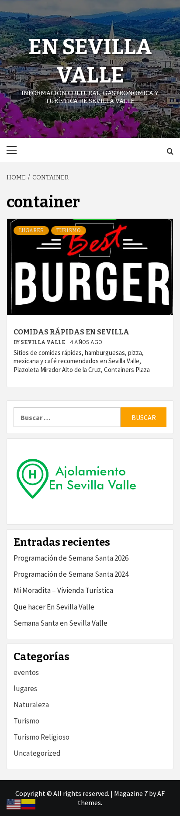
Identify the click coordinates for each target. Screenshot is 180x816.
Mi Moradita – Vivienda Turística (63, 590)
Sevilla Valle (43, 342)
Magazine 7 (131, 793)
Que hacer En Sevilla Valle (54, 607)
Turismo (68, 230)
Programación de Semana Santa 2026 (71, 558)
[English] (14, 803)
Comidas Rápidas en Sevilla (71, 332)
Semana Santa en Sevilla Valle (60, 623)
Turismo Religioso (41, 737)
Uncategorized (37, 753)
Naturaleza (31, 704)
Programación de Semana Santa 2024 (71, 574)
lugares (31, 230)
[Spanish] (28, 803)
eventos (26, 672)
